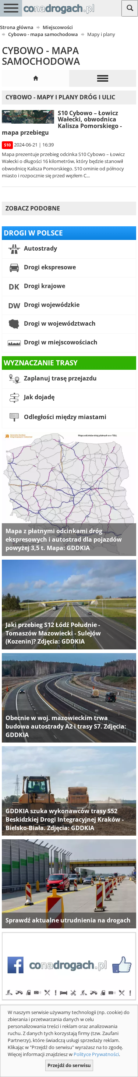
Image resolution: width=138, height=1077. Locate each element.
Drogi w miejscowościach (60, 342)
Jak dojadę (38, 397)
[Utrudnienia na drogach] (69, 883)
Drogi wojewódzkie (50, 305)
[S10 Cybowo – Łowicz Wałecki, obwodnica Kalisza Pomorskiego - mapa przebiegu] (28, 117)
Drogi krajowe (43, 286)
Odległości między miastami (64, 417)
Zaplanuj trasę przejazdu (59, 378)
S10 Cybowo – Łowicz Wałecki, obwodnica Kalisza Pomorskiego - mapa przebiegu (62, 123)
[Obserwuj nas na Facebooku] (69, 965)
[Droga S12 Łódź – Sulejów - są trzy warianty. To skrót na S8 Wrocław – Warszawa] (69, 604)
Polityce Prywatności (96, 1054)
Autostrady (39, 248)
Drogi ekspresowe (49, 267)
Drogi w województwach (59, 323)
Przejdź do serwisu (69, 1065)
